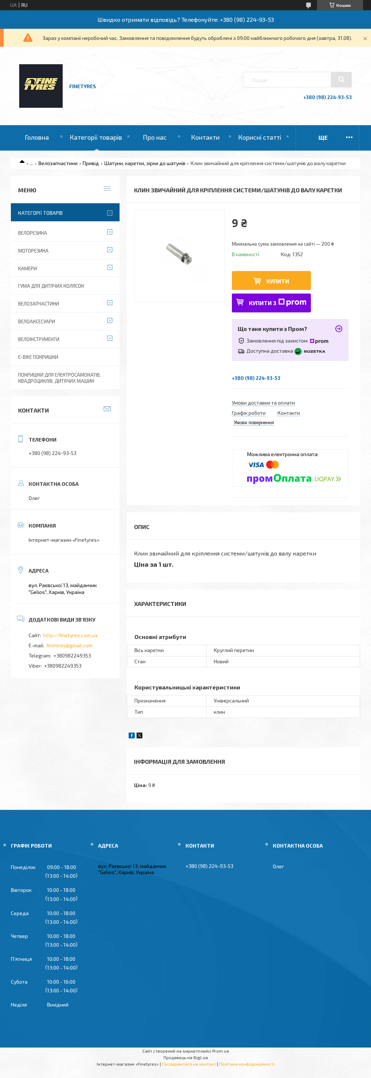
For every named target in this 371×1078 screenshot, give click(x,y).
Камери (27, 268)
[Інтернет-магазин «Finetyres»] (41, 106)
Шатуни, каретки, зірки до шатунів (145, 163)
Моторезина (33, 251)
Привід (91, 163)
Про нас (155, 137)
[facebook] (132, 736)
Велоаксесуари (36, 321)
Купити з (262, 302)
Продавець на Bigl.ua (185, 1057)
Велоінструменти (38, 339)
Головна (37, 137)
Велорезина (32, 233)
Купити (277, 281)
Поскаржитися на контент (189, 1063)
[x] (139, 736)
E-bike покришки (38, 357)
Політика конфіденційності (247, 1063)
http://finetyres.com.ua (70, 635)
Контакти (205, 137)
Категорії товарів (96, 137)
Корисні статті (259, 137)
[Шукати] (341, 79)
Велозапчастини (58, 163)
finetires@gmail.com (69, 645)
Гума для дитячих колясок (51, 286)
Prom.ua (220, 1050)
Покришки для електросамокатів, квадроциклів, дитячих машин (59, 378)
